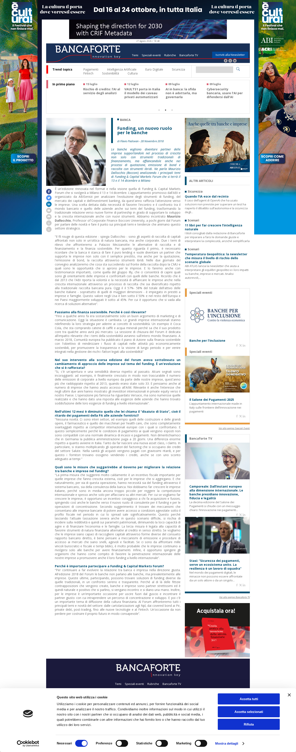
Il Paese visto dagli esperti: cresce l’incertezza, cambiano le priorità (224, 95)
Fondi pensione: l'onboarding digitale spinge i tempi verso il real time (100, 95)
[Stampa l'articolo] (49, 218)
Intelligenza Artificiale (122, 69)
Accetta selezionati (248, 712)
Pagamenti (90, 69)
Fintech (88, 73)
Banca (125, 120)
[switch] (122, 743)
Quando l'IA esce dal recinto (207, 196)
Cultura (133, 73)
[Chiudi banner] (289, 694)
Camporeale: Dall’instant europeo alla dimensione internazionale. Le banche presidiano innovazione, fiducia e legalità (216, 492)
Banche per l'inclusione (207, 341)
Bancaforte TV (188, 55)
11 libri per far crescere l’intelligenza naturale (213, 227)
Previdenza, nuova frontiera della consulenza (180, 93)
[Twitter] (230, 61)
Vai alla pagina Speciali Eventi (234, 428)
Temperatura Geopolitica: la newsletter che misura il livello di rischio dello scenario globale (216, 258)
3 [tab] (172, 110)
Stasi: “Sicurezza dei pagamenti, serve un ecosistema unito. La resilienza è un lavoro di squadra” (215, 565)
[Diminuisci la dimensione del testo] (49, 231)
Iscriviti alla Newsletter (230, 55)
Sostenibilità (110, 73)
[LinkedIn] (235, 61)
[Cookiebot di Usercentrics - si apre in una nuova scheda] (28, 743)
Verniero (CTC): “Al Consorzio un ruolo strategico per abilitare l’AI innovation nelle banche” (142, 97)
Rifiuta (249, 724)
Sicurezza (178, 69)
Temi (135, 55)
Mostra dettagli (226, 743)
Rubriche (170, 55)
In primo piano (63, 84)
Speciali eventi (151, 55)
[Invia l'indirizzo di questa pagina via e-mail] (49, 212)
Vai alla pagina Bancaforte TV (234, 597)
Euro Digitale (154, 69)
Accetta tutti (249, 699)
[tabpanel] (103, 92)
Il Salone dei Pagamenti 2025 (211, 400)
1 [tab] (159, 110)
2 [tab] (165, 110)
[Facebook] (226, 61)
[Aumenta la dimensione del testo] (49, 225)
